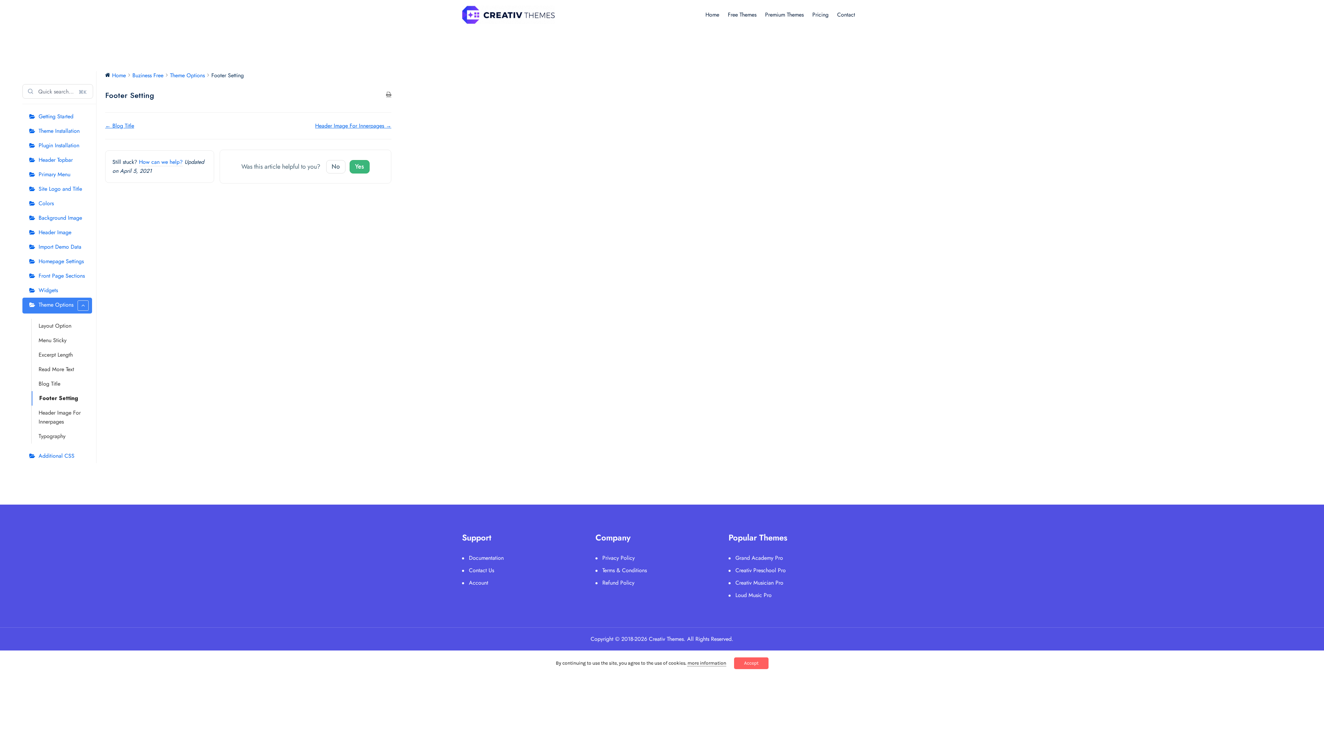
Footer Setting (58, 398)
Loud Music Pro (753, 595)
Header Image (55, 232)
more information (707, 663)
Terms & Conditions (624, 570)
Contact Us (481, 570)
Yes (359, 166)
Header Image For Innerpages (60, 417)
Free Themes (742, 15)
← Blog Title (119, 126)
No (336, 166)
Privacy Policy (618, 558)
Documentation (486, 558)
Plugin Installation (59, 145)
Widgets (48, 290)
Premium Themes (784, 15)
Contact (846, 15)
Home (712, 15)
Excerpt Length (56, 355)
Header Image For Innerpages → (353, 126)
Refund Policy (618, 583)
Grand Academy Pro (759, 558)
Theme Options (56, 305)
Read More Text (56, 369)
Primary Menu (54, 174)
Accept (751, 663)
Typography (52, 436)
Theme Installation (59, 131)
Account (478, 583)
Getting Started (56, 116)
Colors (46, 203)
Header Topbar (56, 160)
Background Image (60, 218)
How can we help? (161, 162)
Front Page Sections (62, 276)
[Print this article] (388, 94)
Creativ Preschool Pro (760, 570)
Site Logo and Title (60, 189)
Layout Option (55, 326)
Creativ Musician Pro (759, 583)
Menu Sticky (53, 340)
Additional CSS (56, 456)
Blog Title (49, 384)
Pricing (820, 15)
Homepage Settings (61, 261)
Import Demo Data (60, 247)
